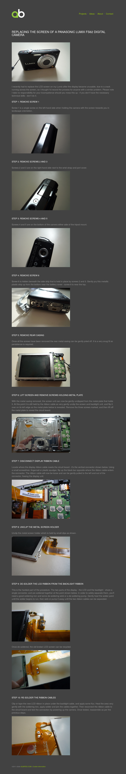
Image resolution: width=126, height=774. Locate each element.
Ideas (92, 13)
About (100, 13)
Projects (82, 13)
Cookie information (39, 766)
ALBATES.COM (26, 766)
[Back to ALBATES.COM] (18, 16)
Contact (109, 13)
